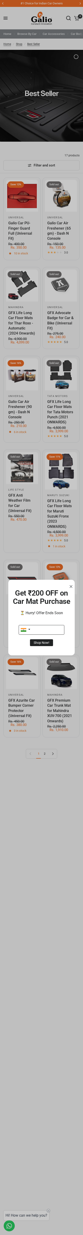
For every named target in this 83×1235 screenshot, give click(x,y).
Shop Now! (41, 642)
